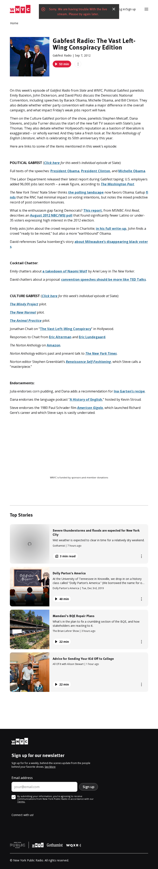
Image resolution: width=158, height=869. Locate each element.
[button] (79, 544)
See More (50, 767)
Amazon (53, 345)
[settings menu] (146, 9)
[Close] (114, 9)
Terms (21, 801)
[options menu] (77, 64)
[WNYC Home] (20, 9)
